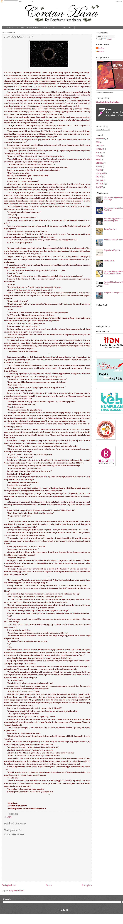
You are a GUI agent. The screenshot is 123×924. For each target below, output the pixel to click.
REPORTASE (99, 177)
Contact (54, 27)
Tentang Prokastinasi (110, 229)
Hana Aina (100, 48)
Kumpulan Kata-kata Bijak (27, 27)
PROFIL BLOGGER (100, 173)
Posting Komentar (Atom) (16, 891)
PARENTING (99, 170)
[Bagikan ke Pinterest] (17, 814)
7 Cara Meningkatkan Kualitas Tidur (108, 102)
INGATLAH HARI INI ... (109, 261)
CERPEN (9, 817)
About (44, 27)
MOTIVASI (98, 166)
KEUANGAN (99, 156)
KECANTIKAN (99, 149)
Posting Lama (87, 885)
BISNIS (97, 142)
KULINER (98, 160)
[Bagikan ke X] (14, 814)
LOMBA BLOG (99, 163)
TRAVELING (99, 187)
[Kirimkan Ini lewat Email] (10, 814)
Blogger (70, 910)
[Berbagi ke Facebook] (16, 814)
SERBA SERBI (99, 180)
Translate (109, 39)
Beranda (9, 27)
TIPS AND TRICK (100, 184)
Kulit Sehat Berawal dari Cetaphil (113, 240)
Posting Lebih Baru (9, 885)
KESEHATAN (99, 153)
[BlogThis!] (12, 814)
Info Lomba (67, 27)
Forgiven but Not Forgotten (112, 250)
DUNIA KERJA (99, 146)
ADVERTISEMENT (100, 139)
